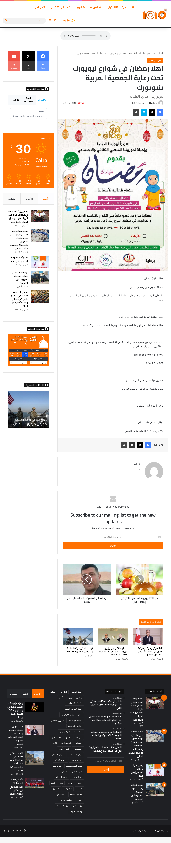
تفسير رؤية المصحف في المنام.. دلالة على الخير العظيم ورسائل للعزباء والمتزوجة (18, 216)
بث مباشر (66, 7)
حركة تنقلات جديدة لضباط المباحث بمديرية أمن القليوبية (19, 277)
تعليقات (12, 198)
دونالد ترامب (77, 777)
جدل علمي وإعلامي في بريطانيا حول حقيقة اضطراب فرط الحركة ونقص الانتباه (30, 420)
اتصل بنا (52, 7)
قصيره (79, 788)
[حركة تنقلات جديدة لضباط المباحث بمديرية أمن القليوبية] (40, 277)
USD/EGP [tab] (42, 99)
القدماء (79, 743)
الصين (68, 737)
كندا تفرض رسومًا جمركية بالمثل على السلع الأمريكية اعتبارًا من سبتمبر (150, 651)
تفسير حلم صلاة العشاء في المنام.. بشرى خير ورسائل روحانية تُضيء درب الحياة (19, 299)
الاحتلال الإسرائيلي (74, 703)
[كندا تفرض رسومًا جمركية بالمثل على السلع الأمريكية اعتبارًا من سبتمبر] (148, 636)
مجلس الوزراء (76, 794)
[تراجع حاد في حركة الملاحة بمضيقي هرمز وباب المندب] (78, 636)
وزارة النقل (77, 805)
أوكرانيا (64, 692)
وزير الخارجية (62, 805)
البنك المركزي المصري (72, 709)
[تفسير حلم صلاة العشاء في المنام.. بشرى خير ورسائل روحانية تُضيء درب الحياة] (40, 296)
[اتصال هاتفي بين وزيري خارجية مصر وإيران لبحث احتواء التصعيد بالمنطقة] (113, 636)
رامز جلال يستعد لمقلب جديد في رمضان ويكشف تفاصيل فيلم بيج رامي (15, 710)
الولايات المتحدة (75, 754)
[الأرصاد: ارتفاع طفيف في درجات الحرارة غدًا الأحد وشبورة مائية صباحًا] (34, 758)
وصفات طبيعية (76, 811)
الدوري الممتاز (58, 720)
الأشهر (46, 198)
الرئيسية (127, 7)
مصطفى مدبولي (66, 800)
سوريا (69, 783)
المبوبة (94, 7)
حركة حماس (77, 771)
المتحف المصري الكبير (62, 743)
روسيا (79, 783)
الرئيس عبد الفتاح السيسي (71, 731)
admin (154, 103)
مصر (80, 800)
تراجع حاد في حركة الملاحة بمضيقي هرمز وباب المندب (79, 650)
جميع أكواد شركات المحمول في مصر (19, 259)
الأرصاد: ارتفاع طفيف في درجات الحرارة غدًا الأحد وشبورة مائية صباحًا (16, 762)
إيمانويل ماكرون (75, 697)
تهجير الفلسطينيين (74, 766)
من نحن (39, 7)
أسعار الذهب (76, 692)
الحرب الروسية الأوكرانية (71, 714)
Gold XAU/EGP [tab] (28, 100)
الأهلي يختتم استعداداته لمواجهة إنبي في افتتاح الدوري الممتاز (16, 786)
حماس (64, 771)
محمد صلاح (61, 794)
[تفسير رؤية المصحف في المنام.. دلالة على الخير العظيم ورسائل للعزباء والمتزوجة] (40, 216)
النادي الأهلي (64, 748)
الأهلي (61, 697)
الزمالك (79, 737)
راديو (80, 7)
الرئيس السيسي (75, 726)
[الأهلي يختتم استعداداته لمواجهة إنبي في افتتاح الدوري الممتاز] (34, 783)
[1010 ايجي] (155, 14)
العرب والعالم (145, 53)
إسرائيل (53, 692)
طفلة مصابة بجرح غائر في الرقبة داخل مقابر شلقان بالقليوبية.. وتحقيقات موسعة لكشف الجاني (18, 240)
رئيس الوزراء (61, 777)
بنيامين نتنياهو (76, 760)
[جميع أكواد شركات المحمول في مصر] (40, 262)
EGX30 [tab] (15, 99)
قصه (53, 783)
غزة (61, 783)
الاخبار (111, 7)
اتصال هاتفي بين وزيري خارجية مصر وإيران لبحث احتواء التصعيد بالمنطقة (113, 651)
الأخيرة (29, 198)
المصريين (78, 748)
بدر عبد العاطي (58, 754)
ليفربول (55, 788)
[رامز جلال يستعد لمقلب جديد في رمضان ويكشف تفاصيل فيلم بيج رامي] (34, 707)
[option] (28, 409)
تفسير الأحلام (60, 760)
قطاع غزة (68, 788)
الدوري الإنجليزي (75, 720)
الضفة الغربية (55, 737)
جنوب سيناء (57, 766)
